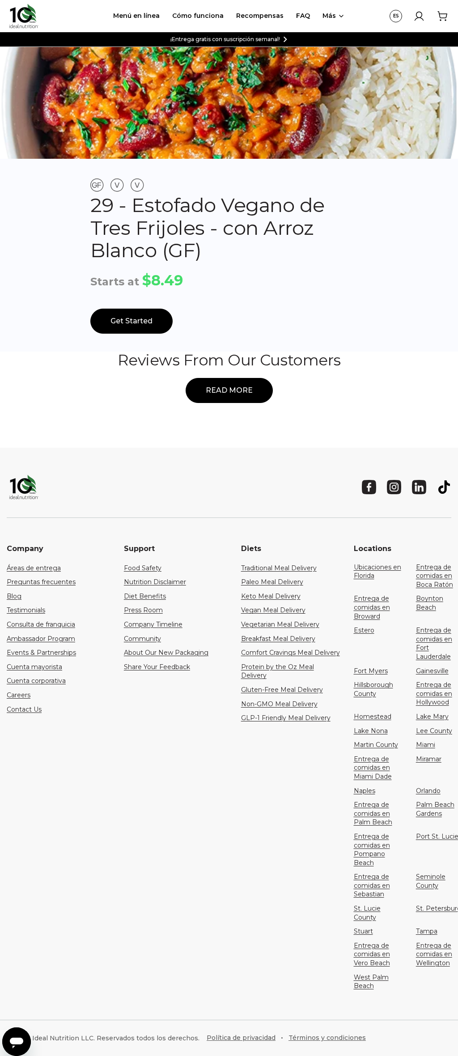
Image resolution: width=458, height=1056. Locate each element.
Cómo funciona (198, 16)
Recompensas (260, 16)
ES (396, 16)
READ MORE (229, 390)
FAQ (303, 16)
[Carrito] (442, 16)
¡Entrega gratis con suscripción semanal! (225, 39)
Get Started (131, 321)
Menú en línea (136, 16)
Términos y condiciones (327, 1038)
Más (329, 16)
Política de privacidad (241, 1038)
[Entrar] (419, 16)
